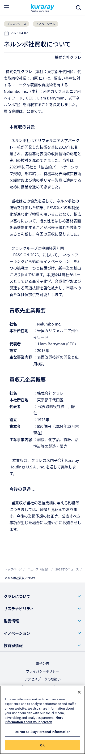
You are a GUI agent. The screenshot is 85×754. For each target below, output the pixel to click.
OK (42, 745)
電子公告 (42, 663)
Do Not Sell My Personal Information (42, 731)
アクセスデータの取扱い (43, 679)
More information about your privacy (34, 719)
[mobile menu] (6, 7)
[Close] (79, 692)
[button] (42, 596)
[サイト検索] (78, 7)
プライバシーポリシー (42, 671)
